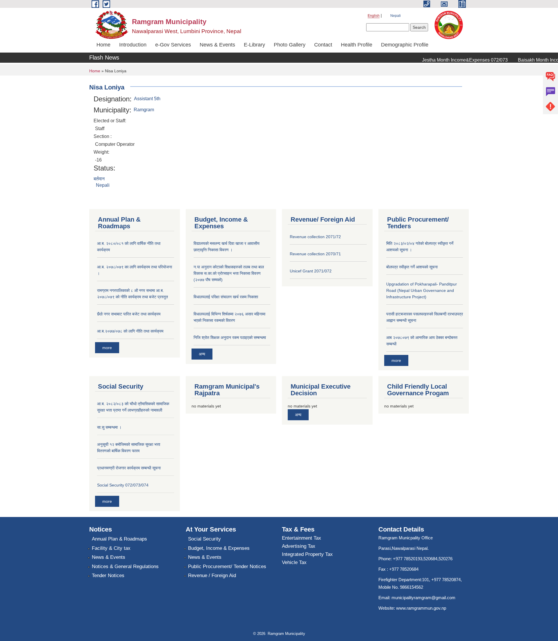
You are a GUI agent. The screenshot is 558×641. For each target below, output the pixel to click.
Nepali (395, 16)
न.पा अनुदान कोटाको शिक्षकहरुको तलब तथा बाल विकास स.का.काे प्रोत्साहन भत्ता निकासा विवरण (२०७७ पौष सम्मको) (229, 273)
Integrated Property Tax (307, 554)
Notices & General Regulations (125, 566)
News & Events (217, 45)
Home (103, 45)
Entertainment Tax (301, 538)
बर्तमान (99, 178)
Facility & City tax (111, 548)
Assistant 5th (147, 98)
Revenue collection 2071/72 (315, 236)
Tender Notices (108, 575)
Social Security (204, 539)
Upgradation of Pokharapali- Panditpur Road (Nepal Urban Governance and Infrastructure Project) (421, 290)
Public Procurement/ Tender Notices (227, 566)
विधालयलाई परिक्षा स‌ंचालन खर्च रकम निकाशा (226, 297)
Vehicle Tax (294, 562)
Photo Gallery (289, 45)
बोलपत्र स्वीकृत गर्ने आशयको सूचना (412, 267)
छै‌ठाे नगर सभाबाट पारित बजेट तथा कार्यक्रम (128, 314)
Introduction (132, 45)
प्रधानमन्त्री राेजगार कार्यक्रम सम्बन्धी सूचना (129, 468)
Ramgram (144, 109)
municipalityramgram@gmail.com (423, 597)
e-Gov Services (173, 45)
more (107, 347)
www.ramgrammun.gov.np (421, 608)
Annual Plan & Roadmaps (119, 539)
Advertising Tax (298, 546)
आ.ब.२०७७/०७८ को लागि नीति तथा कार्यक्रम (130, 331)
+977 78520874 (446, 579)
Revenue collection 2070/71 (315, 254)
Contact (323, 45)
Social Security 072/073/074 (123, 485)
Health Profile (356, 45)
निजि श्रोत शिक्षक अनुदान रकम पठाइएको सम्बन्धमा (230, 337)
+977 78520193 (407, 558)
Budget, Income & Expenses (219, 548)
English (374, 16)
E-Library (254, 45)
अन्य (202, 354)
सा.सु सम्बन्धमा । (109, 427)
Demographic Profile (404, 45)
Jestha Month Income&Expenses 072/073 (459, 60)
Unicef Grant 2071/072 (311, 271)
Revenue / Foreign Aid (212, 575)
